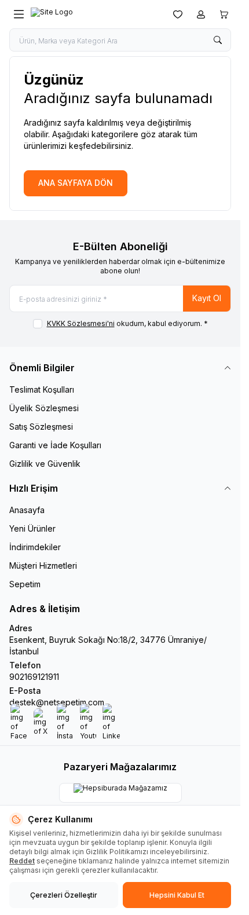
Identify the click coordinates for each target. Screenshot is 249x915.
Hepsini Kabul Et (176, 895)
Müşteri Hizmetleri (43, 565)
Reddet (22, 861)
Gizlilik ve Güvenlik (44, 464)
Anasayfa (27, 510)
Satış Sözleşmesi (41, 426)
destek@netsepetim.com (56, 702)
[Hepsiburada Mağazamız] (120, 793)
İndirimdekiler (35, 547)
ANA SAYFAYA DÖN (75, 183)
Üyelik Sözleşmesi (44, 408)
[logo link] (86, 14)
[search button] (217, 40)
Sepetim (25, 584)
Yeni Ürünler (32, 528)
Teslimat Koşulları (41, 389)
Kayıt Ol (206, 298)
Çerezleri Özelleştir (63, 895)
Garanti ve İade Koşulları (55, 445)
